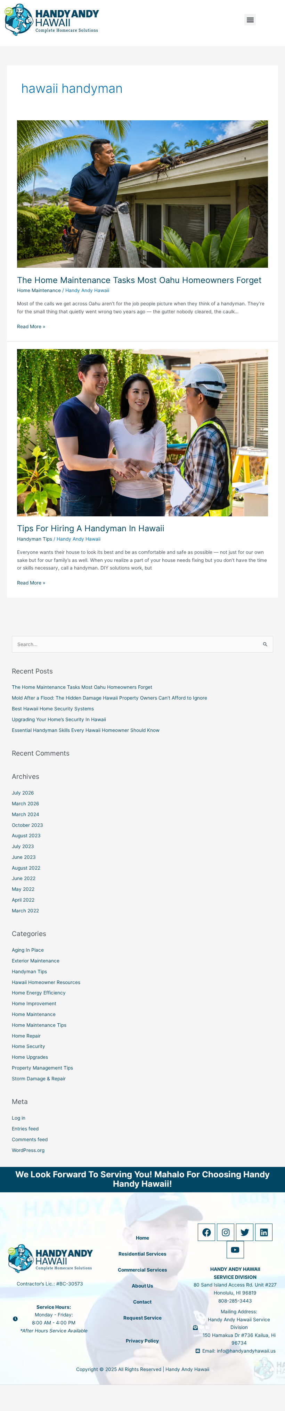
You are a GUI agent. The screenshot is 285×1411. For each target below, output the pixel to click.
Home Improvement (34, 1003)
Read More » (31, 326)
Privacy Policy (142, 1341)
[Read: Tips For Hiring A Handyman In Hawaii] (142, 432)
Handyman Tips (34, 539)
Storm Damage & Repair (39, 1078)
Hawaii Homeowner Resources (46, 982)
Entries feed (25, 1128)
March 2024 (25, 814)
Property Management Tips (42, 1068)
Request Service (142, 1318)
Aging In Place (28, 950)
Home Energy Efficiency (39, 992)
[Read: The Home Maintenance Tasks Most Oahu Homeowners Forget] (142, 193)
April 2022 (23, 900)
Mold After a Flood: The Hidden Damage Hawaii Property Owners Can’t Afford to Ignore (109, 698)
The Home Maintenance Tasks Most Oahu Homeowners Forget (139, 280)
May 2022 (23, 889)
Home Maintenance (39, 290)
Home (142, 1238)
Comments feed (30, 1139)
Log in (18, 1118)
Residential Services (142, 1254)
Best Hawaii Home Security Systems (53, 708)
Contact (142, 1302)
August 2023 (26, 835)
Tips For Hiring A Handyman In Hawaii (90, 528)
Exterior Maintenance (35, 960)
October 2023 (27, 825)
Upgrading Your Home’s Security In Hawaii (59, 719)
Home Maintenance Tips (39, 1025)
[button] (250, 19)
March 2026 (25, 803)
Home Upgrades (30, 1057)
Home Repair (26, 1036)
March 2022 (25, 910)
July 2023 (23, 846)
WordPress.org (28, 1150)
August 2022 (26, 868)
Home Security (28, 1046)
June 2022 (23, 878)
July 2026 (23, 793)
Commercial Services (142, 1270)
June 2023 (24, 857)
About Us (142, 1286)
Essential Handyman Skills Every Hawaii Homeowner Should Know (86, 730)
